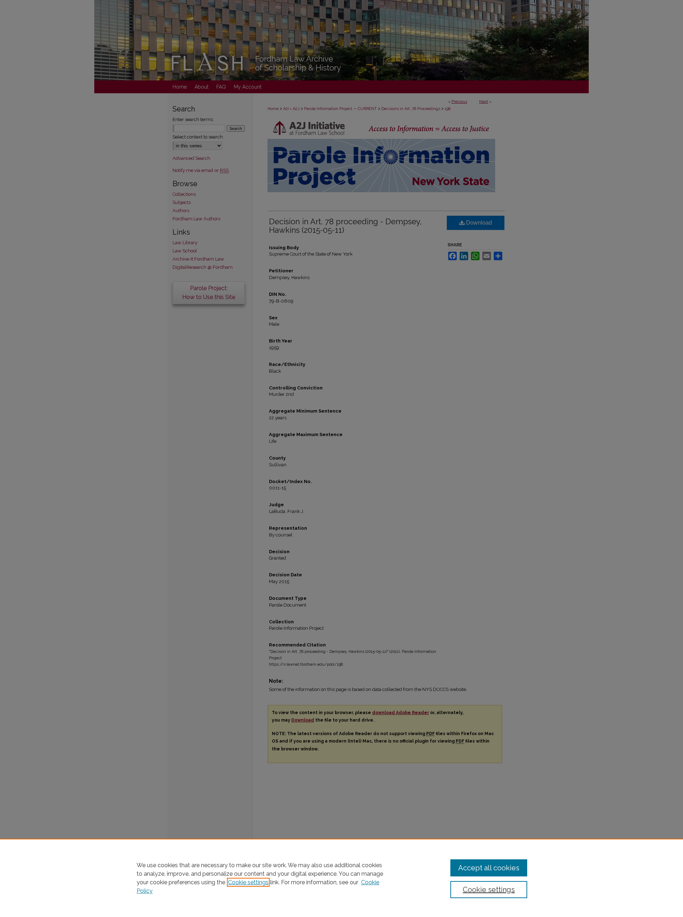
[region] (341, 878)
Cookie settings (248, 882)
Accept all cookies (488, 868)
